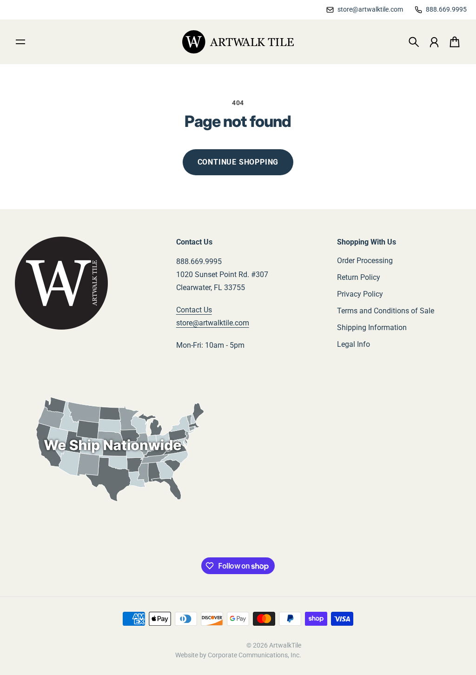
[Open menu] (20, 42)
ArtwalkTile (285, 645)
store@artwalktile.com (212, 322)
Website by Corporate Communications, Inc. (238, 655)
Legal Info (353, 344)
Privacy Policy (360, 294)
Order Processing (365, 260)
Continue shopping (238, 162)
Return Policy (358, 277)
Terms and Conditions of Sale (385, 310)
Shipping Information (372, 327)
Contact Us (194, 309)
